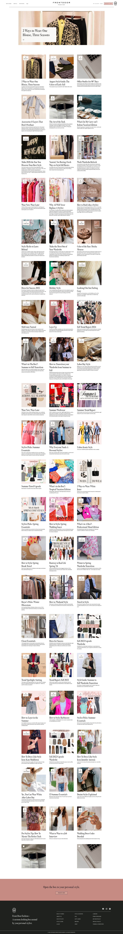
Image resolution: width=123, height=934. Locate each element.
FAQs (27, 3)
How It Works (8, 3)
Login (101, 3)
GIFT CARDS (78, 919)
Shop (76, 924)
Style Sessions (79, 913)
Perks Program (97, 916)
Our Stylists (21, 3)
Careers (95, 913)
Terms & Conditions (98, 924)
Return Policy (97, 919)
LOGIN (58, 924)
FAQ (76, 916)
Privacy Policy (97, 921)
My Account (96, 3)
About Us (15, 3)
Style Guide (60, 921)
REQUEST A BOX (108, 3)
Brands (77, 921)
